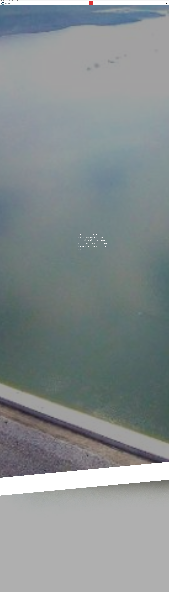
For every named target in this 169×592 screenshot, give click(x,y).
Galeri (91, 3)
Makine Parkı (81, 3)
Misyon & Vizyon (96, 3)
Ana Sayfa (76, 3)
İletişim (101, 3)
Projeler (87, 3)
